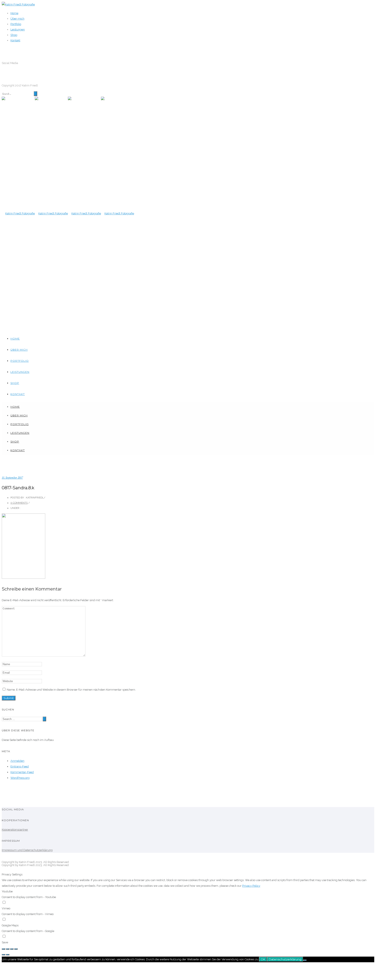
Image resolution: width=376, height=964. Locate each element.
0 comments (19, 502)
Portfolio (15, 24)
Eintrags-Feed (19, 766)
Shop (13, 35)
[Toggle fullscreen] (11, 949)
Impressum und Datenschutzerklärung (27, 850)
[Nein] (305, 960)
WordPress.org (20, 777)
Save (5, 942)
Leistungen (17, 29)
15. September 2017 (12, 478)
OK (263, 959)
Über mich (17, 18)
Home (14, 13)
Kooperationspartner (15, 829)
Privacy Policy (251, 885)
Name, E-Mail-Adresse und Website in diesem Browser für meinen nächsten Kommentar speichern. (71, 689)
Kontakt (15, 40)
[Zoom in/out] (16, 949)
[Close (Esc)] (3, 949)
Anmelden (17, 760)
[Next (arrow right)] (7, 954)
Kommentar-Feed (22, 772)
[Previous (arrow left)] (3, 954)
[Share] (7, 949)
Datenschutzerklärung (285, 959)
